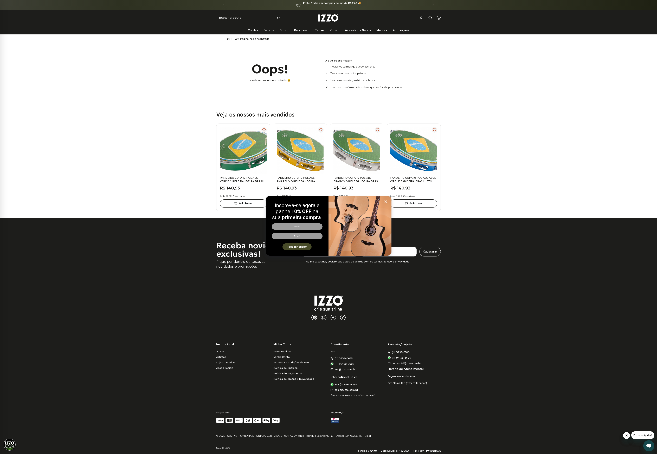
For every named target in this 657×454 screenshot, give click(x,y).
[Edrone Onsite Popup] (328, 227)
